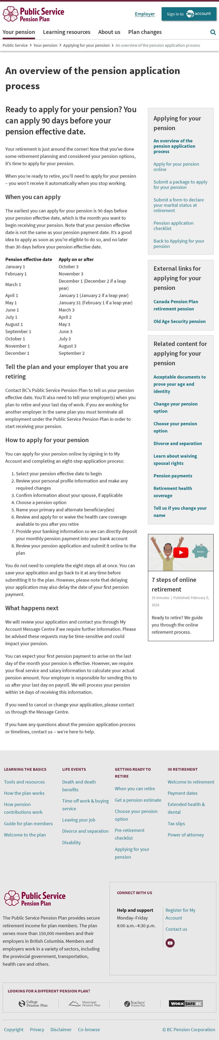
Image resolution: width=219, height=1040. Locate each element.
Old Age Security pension (180, 321)
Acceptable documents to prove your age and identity (180, 384)
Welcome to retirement (191, 782)
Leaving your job (78, 820)
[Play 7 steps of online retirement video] (180, 552)
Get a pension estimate (138, 800)
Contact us (176, 929)
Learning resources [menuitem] (66, 32)
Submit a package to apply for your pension (180, 184)
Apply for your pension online (176, 166)
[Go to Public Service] (33, 14)
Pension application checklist (174, 225)
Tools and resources (24, 782)
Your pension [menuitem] (19, 32)
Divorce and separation (178, 443)
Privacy (37, 1029)
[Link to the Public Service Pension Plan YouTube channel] (170, 943)
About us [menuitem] (109, 32)
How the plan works (24, 793)
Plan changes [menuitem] (145, 32)
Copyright (14, 1029)
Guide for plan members (28, 823)
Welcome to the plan (25, 835)
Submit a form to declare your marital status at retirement (179, 205)
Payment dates (183, 793)
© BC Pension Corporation (188, 1029)
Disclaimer (61, 1029)
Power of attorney (186, 835)
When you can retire (135, 788)
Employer (145, 14)
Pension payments (173, 476)
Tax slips (176, 823)
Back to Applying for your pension (179, 243)
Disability (71, 842)
